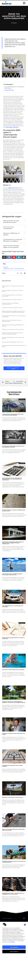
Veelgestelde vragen (9, 90)
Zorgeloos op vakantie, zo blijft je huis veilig (12, 307)
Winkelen (14, 23)
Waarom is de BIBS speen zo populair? (14, 234)
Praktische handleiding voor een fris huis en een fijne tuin (13, 338)
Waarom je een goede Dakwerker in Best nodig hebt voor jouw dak (13, 830)
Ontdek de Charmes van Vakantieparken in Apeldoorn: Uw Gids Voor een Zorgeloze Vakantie (13, 702)
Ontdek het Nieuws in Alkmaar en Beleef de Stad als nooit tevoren (13, 510)
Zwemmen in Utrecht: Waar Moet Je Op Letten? (13, 669)
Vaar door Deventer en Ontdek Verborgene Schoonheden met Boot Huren (12, 574)
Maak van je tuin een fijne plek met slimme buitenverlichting (12, 321)
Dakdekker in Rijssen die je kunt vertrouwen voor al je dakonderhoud (14, 862)
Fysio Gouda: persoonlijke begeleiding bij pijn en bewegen (13, 325)
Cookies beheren (14, 951)
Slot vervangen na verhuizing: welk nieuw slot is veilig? (13, 286)
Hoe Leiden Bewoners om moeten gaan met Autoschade (12, 606)
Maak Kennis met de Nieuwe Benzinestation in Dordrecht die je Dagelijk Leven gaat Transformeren (13, 542)
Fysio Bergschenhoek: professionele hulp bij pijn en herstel (14, 346)
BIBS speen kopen (13, 187)
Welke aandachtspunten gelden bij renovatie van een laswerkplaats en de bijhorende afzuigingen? (13, 312)
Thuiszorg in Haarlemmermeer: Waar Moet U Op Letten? (13, 734)
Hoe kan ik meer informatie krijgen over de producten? (14, 246)
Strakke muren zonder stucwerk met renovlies (13, 329)
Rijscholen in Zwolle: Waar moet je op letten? (12, 797)
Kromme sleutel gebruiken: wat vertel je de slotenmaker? (12, 295)
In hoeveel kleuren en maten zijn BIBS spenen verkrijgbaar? (14, 240)
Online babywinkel (19, 268)
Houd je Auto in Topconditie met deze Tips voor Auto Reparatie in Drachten (13, 446)
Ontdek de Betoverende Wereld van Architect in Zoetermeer (13, 638)
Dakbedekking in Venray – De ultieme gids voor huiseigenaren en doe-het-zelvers (13, 894)
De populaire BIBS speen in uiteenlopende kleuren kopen (14, 87)
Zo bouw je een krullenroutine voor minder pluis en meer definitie (14, 316)
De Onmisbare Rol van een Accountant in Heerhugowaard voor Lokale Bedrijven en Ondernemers (12, 478)
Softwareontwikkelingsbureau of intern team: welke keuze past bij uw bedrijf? (12, 333)
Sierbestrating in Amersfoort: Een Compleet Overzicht (12, 766)
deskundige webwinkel (12, 127)
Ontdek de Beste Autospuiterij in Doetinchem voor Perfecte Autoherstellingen (13, 415)
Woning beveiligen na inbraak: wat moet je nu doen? (12, 291)
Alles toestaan (14, 947)
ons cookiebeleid (11, 942)
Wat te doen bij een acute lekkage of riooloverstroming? (10, 304)
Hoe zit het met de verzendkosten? (14, 227)
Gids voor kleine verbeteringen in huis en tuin (12, 342)
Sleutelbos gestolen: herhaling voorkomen (12, 299)
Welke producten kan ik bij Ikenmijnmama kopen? (14, 221)
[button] (25, 924)
